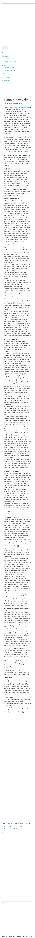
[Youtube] (8, 813)
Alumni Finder (9, 67)
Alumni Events (6, 56)
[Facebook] (12, 813)
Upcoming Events (10, 62)
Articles (4, 74)
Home (3, 53)
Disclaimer (14, 151)
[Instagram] (16, 813)
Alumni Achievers (10, 70)
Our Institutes (6, 80)
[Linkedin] (4, 813)
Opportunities (6, 77)
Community (5, 65)
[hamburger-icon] (5, 47)
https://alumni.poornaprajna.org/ (20, 107)
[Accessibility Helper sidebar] (33, 23)
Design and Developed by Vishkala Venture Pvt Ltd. (16, 936)
